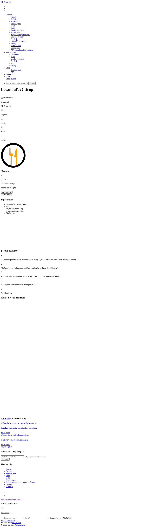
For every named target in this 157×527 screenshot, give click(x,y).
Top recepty (15, 32)
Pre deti (14, 39)
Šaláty (13, 28)
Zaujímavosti (16, 70)
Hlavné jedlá (16, 24)
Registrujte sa (20, 525)
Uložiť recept (6, 195)
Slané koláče (16, 46)
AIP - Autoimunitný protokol (22, 50)
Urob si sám (15, 48)
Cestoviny (15, 54)
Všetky (13, 43)
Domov (9, 469)
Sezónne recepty (17, 37)
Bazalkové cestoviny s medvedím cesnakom (19, 428)
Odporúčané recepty (18, 41)
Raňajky (14, 19)
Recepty (9, 15)
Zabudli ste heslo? (8, 520)
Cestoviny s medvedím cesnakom (14, 440)
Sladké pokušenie (17, 30)
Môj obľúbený (7, 192)
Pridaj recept (11, 480)
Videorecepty (11, 52)
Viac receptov (6, 447)
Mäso (13, 26)
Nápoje (13, 17)
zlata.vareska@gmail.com (11, 499)
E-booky (9, 74)
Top (12, 63)
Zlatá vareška (6, 2)
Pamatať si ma (55, 518)
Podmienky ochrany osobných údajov (20, 482)
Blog (8, 68)
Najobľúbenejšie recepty (20, 35)
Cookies (9, 484)
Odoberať (5, 459)
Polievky (14, 21)
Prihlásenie (16, 523)
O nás (8, 76)
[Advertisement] (15, 232)
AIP (12, 72)
